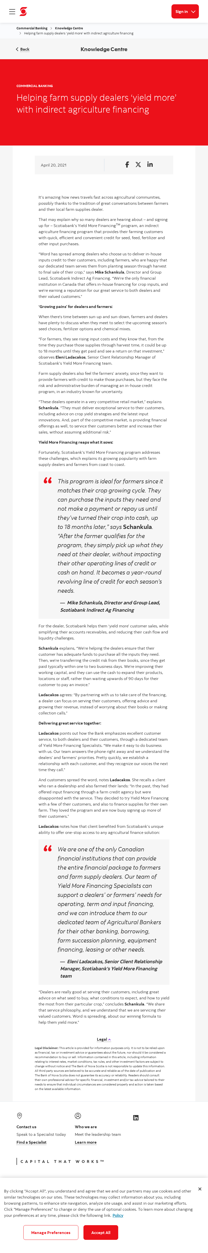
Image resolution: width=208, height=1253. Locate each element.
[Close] (199, 1189)
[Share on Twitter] (138, 164)
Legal (102, 1039)
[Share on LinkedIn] (150, 164)
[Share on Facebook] (127, 164)
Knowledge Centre (69, 28)
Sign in (187, 11)
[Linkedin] (135, 1117)
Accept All (101, 1232)
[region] (104, 1215)
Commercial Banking (31, 28)
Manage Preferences (51, 1232)
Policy (118, 1215)
